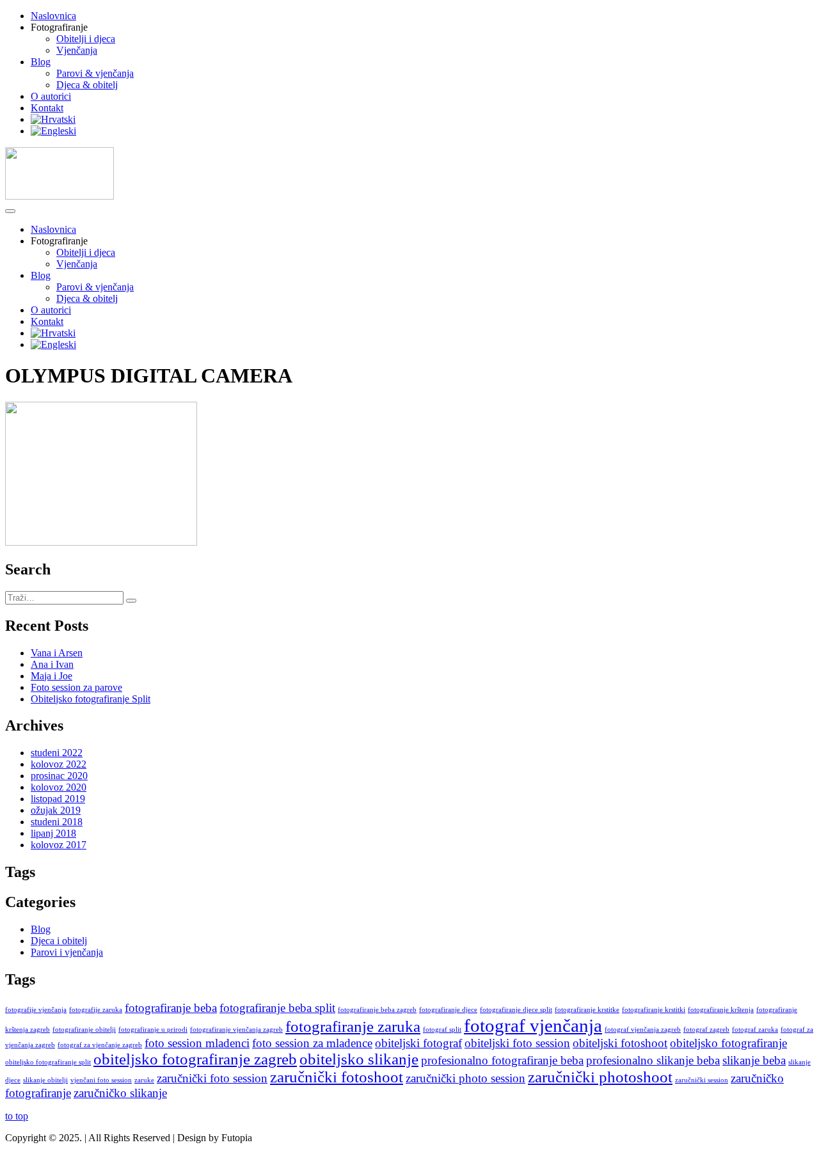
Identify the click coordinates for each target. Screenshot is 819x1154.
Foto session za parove (76, 687)
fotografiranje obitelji (84, 1029)
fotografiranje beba (171, 1008)
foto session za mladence (312, 1043)
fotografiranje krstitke (587, 1009)
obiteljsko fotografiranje (728, 1043)
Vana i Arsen (57, 652)
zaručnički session (701, 1080)
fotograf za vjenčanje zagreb (100, 1044)
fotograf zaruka (755, 1029)
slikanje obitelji (45, 1080)
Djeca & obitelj (87, 84)
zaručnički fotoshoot (336, 1077)
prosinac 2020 (59, 775)
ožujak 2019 (56, 810)
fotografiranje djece (448, 1009)
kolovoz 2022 (58, 764)
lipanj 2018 (53, 833)
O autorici (51, 96)
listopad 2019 (58, 798)
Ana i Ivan (52, 664)
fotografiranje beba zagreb (377, 1009)
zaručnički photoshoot (600, 1077)
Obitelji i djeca (85, 38)
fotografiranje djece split (516, 1009)
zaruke (144, 1080)
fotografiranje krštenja (721, 1009)
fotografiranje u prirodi (152, 1029)
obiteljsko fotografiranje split (48, 1062)
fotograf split (442, 1029)
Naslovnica (53, 15)
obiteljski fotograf (418, 1043)
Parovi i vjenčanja (67, 952)
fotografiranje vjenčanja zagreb (236, 1029)
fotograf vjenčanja (533, 1025)
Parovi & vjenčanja (95, 73)
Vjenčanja (76, 50)
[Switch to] (53, 119)
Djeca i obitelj (59, 940)
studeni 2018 (57, 821)
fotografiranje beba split (277, 1008)
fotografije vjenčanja (36, 1009)
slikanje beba (754, 1060)
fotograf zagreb (706, 1029)
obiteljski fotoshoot (620, 1043)
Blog (41, 61)
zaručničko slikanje (120, 1093)
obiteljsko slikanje (358, 1059)
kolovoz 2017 (58, 844)
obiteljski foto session (517, 1043)
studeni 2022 (57, 752)
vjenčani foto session (101, 1080)
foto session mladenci (197, 1043)
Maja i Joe (51, 675)
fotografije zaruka (95, 1009)
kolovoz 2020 (58, 787)
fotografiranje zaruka (352, 1026)
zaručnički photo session (465, 1078)
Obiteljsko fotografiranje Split (90, 698)
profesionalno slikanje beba (653, 1060)
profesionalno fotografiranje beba (502, 1060)
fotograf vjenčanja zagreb (643, 1029)
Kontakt (47, 107)
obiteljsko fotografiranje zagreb (195, 1059)
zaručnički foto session (212, 1078)
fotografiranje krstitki (653, 1009)
